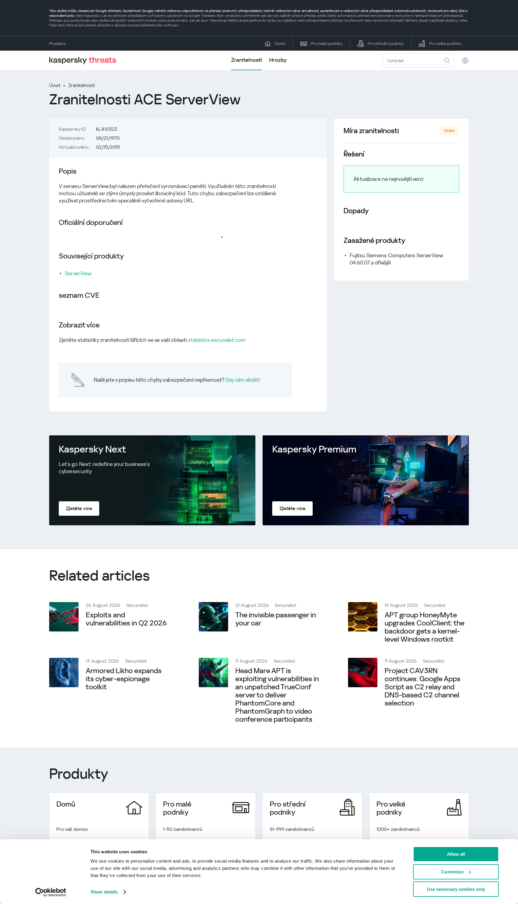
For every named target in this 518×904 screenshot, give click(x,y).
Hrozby (278, 60)
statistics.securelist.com (217, 340)
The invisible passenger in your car (275, 619)
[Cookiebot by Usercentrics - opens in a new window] (51, 892)
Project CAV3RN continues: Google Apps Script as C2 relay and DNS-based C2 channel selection (422, 687)
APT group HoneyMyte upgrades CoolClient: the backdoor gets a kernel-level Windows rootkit (424, 627)
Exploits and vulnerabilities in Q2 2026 (126, 619)
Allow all (456, 854)
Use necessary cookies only (456, 889)
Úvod (54, 85)
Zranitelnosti (246, 60)
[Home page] (85, 60)
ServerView (78, 273)
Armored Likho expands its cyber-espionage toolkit (124, 679)
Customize (452, 871)
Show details (104, 891)
